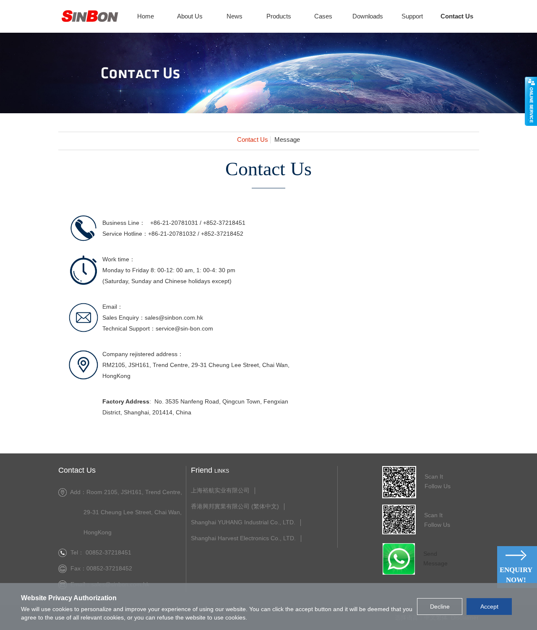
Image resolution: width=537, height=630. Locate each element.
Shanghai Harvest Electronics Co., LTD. (243, 538)
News (234, 16)
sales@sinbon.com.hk (174, 317)
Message (287, 139)
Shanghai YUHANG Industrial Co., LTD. (243, 522)
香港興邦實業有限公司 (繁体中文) (235, 506)
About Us (190, 16)
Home (145, 16)
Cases (323, 16)
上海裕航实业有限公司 (220, 490)
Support (412, 16)
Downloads (367, 16)
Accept (489, 606)
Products (278, 16)
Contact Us (457, 16)
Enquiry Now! (516, 575)
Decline (440, 606)
